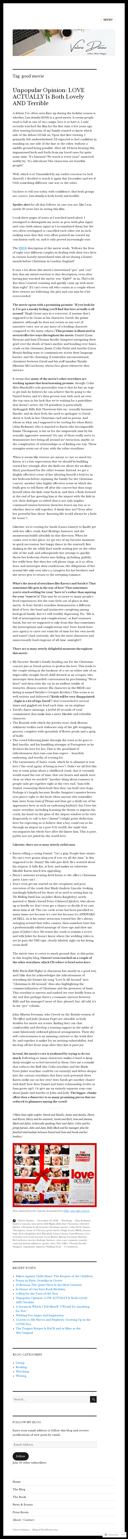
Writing (21, 1375)
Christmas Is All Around (34, 1227)
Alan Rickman (82, 1220)
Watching (66, 1220)
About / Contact (23, 1519)
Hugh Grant (67, 1230)
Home (17, 1481)
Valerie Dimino (25, 1220)
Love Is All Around (33, 1237)
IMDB (23, 248)
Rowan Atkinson (32, 1243)
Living (20, 1362)
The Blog (19, 1489)
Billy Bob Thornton (67, 1224)
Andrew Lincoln (21, 1224)
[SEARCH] (93, 1399)
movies (32, 1240)
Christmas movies (58, 1227)
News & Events (23, 1504)
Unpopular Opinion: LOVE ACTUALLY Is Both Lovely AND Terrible (49, 97)
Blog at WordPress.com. (45, 1529)
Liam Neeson (76, 1233)
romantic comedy (77, 1240)
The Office (62, 1243)
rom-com (61, 1240)
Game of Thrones (36, 1230)
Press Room (20, 1512)
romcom (17, 1243)
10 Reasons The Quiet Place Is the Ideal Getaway (49, 1284)
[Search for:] (51, 1399)
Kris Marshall (44, 1233)
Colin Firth (75, 1227)
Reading (21, 1367)
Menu (108, 19)
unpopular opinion (34, 1246)
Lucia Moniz (51, 1237)
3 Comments (71, 1246)
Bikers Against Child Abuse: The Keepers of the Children (54, 1276)
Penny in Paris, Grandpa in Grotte (39, 1280)
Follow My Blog (27, 1422)
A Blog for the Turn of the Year (37, 1293)
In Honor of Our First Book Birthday (40, 1289)
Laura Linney (60, 1233)
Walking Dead (53, 1246)
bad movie (37, 1224)
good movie (53, 1230)
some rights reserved (79, 1211)
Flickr (66, 1211)
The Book (19, 1497)
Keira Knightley (27, 1233)
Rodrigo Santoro (46, 1240)
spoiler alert (48, 1243)
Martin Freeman (68, 1237)
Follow (20, 1456)
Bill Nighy (49, 1224)
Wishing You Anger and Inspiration (40, 1315)
